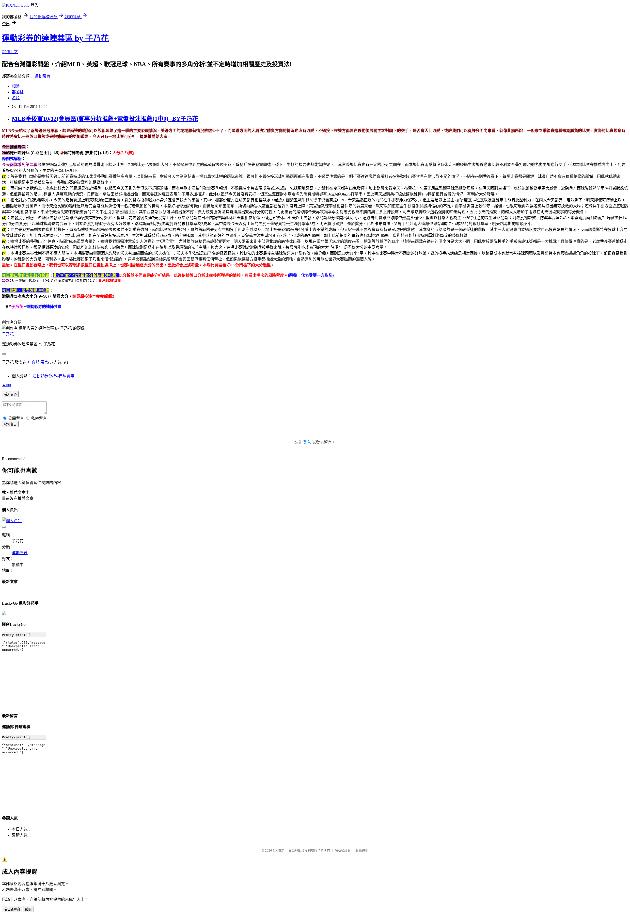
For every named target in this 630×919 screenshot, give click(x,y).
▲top (6, 385)
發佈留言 (10, 424)
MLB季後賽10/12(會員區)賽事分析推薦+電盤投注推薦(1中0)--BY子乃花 (105, 118)
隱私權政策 (343, 850)
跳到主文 (10, 52)
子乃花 (8, 334)
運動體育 (42, 76)
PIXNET (278, 850)
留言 (44, 362)
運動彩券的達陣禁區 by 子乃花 (55, 38)
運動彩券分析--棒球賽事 (53, 376)
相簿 (16, 86)
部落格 (18, 92)
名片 (16, 98)
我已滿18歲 (12, 909)
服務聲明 (361, 850)
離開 (28, 909)
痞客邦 (33, 362)
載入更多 (10, 394)
